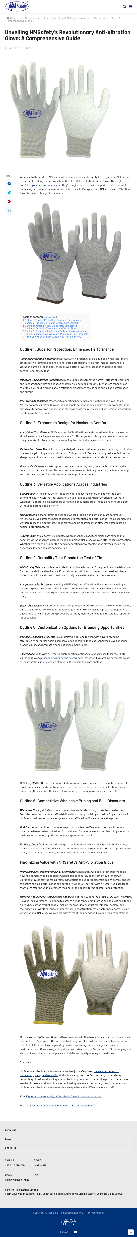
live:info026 (40, 1165)
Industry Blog (40, 18)
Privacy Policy (96, 1212)
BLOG (25, 18)
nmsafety (50, 317)
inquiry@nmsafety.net (17, 1180)
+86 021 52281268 (15, 1165)
